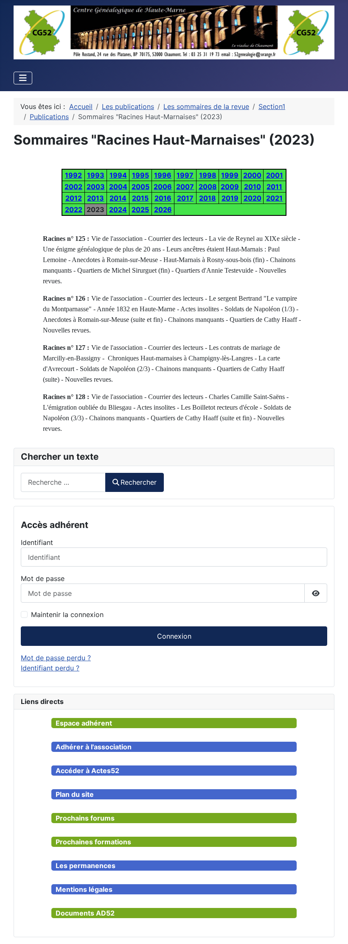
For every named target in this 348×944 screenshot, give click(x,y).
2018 (207, 198)
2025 (140, 209)
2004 (118, 186)
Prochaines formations (93, 842)
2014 (117, 198)
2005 (140, 186)
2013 (95, 198)
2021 (274, 198)
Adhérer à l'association (94, 747)
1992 (73, 175)
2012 (73, 198)
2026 (163, 209)
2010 (252, 186)
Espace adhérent (84, 723)
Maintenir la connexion (67, 614)
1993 (95, 175)
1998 (207, 175)
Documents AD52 (85, 913)
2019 (230, 198)
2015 (140, 198)
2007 (185, 186)
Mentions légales (84, 889)
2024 (118, 209)
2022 (73, 209)
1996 (162, 175)
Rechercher (139, 482)
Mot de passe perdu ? (56, 658)
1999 (230, 175)
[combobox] (63, 482)
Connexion (174, 636)
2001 (274, 175)
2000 (252, 175)
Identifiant (37, 542)
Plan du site (75, 794)
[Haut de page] (333, 928)
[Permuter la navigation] (23, 78)
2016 (162, 198)
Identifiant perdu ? (50, 668)
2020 (252, 198)
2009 (230, 186)
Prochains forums (85, 818)
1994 (118, 175)
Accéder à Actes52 (87, 770)
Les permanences (85, 865)
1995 (140, 175)
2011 (274, 186)
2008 (208, 186)
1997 (185, 175)
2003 (96, 186)
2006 (163, 186)
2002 (73, 186)
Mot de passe (43, 578)
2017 (185, 198)
